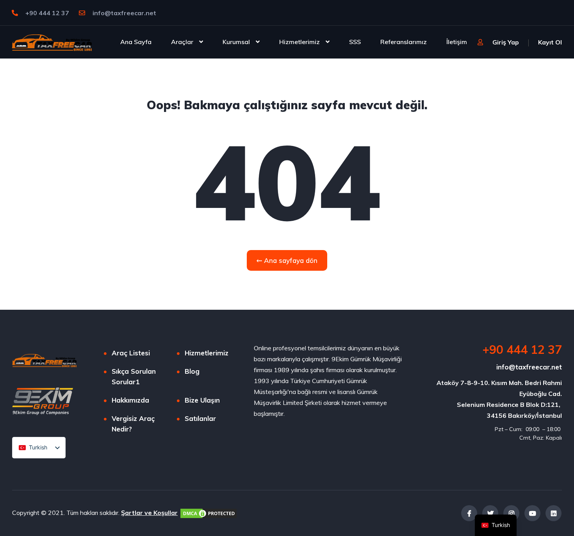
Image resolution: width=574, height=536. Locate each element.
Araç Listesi (131, 353)
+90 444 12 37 (46, 13)
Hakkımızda (130, 400)
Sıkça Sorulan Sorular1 (134, 376)
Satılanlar (200, 418)
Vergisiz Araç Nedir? (133, 423)
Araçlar (182, 42)
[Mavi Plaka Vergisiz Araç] (52, 42)
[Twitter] (490, 513)
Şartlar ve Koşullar (149, 512)
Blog (192, 371)
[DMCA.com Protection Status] (208, 512)
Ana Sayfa (136, 42)
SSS (355, 42)
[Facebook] (469, 513)
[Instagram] (511, 513)
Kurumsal (236, 42)
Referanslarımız (403, 42)
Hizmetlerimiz (299, 42)
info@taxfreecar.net (124, 13)
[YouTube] (532, 513)
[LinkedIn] (553, 513)
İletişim (456, 42)
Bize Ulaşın (202, 400)
